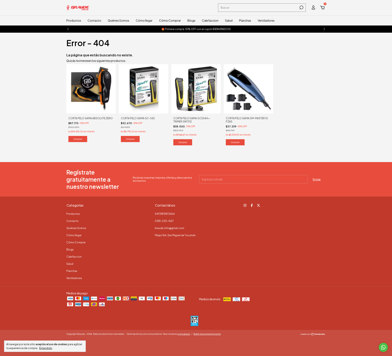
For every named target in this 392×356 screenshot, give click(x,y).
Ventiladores (266, 20)
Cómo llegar (144, 20)
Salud (229, 20)
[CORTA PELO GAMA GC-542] (143, 88)
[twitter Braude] (258, 205)
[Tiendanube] (313, 334)
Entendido (45, 348)
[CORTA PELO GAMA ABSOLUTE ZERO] (91, 88)
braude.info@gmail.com (169, 228)
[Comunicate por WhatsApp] (383, 347)
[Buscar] (301, 7)
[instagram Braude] (245, 205)
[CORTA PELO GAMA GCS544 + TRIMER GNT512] (196, 88)
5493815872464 (165, 213)
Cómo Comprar (170, 20)
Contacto (94, 20)
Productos (73, 20)
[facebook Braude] (251, 205)
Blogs (191, 20)
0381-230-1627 (164, 220)
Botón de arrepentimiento (207, 334)
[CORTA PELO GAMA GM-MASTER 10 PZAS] (248, 88)
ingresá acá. (184, 334)
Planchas (245, 20)
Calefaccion (210, 20)
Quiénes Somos (118, 20)
